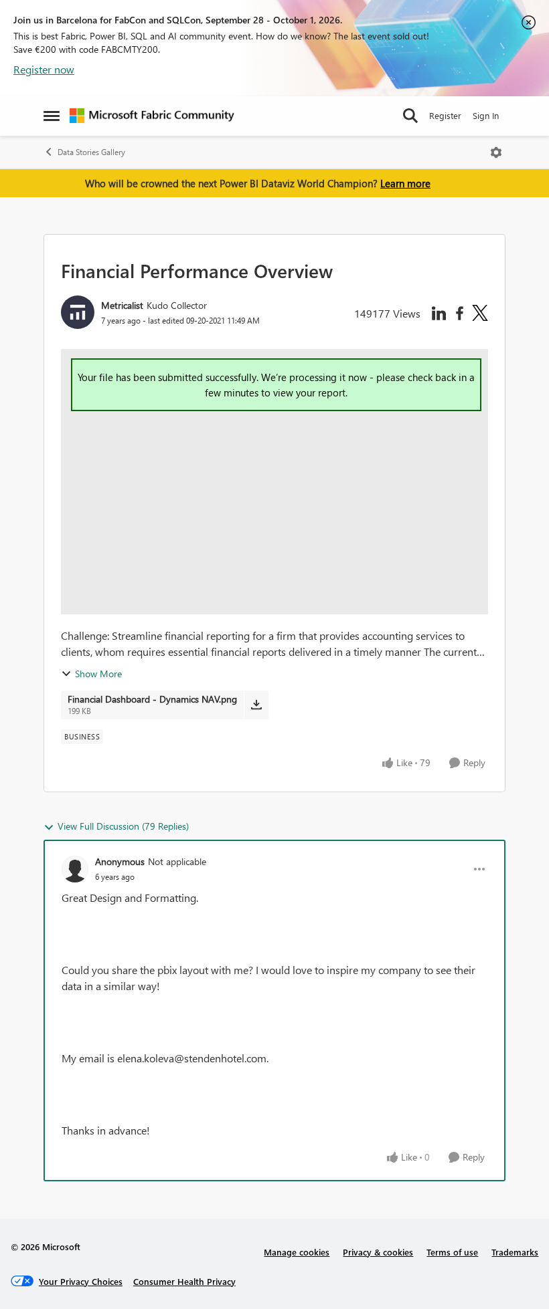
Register (445, 115)
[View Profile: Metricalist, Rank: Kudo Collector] (77, 312)
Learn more (405, 183)
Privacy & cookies (378, 1252)
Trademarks (514, 1252)
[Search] (410, 116)
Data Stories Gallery (91, 152)
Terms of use (452, 1252)
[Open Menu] (496, 152)
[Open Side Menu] (51, 116)
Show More (98, 673)
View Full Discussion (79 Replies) (123, 826)
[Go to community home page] (152, 115)
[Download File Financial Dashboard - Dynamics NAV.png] (256, 705)
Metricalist (122, 305)
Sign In (486, 115)
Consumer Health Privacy (184, 1281)
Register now (43, 69)
